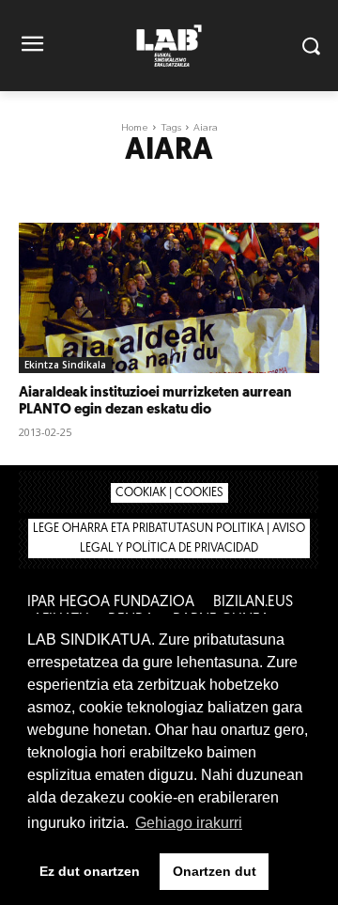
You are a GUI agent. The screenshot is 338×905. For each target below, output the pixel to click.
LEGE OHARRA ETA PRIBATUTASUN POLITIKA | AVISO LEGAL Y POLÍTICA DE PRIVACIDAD (169, 538)
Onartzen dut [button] (214, 871)
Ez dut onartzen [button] (89, 871)
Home (134, 127)
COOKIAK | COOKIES (169, 493)
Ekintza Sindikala (65, 364)
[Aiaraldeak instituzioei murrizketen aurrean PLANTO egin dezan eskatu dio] (169, 298)
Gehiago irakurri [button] (188, 823)
